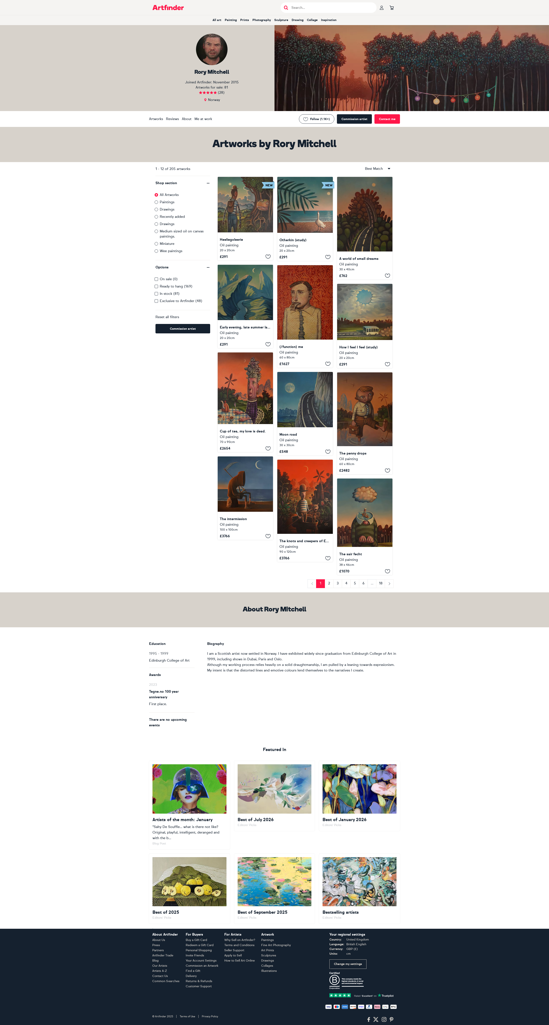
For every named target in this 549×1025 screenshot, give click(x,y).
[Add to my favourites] (268, 256)
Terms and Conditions (239, 945)
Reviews (172, 119)
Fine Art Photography (276, 945)
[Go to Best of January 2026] (359, 796)
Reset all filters (167, 317)
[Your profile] (381, 7)
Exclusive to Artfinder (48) (181, 301)
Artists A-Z (159, 971)
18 (381, 583)
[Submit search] (286, 7)
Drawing (297, 20)
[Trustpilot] (361, 995)
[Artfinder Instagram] (384, 1019)
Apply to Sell (233, 955)
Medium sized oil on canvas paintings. (182, 233)
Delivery (191, 976)
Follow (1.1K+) (320, 119)
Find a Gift (193, 971)
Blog (155, 960)
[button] (182, 183)
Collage (312, 20)
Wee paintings (171, 251)
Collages (267, 966)
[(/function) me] (305, 316)
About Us (158, 940)
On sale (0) (169, 279)
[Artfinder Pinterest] (392, 1019)
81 (226, 87)
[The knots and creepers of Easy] (305, 511)
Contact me (387, 119)
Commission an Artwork (202, 966)
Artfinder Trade (162, 955)
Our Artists (159, 966)
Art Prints (267, 950)
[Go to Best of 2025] (189, 889)
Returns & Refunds (199, 981)
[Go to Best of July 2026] (274, 796)
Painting (231, 20)
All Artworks (169, 195)
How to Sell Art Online (239, 960)
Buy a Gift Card (196, 940)
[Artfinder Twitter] (376, 1019)
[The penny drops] (364, 423)
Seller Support (234, 950)
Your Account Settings (201, 960)
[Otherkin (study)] (305, 219)
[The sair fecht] (364, 527)
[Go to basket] (392, 7)
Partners (158, 950)
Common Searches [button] (166, 981)
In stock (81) (169, 294)
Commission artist (354, 119)
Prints (244, 20)
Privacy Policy (210, 1016)
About (187, 119)
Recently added (172, 217)
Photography (261, 20)
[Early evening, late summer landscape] (245, 306)
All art (217, 20)
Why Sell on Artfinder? (239, 940)
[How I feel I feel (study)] (364, 326)
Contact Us (160, 976)
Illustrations (269, 971)
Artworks (156, 119)
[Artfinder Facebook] (368, 1019)
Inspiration (328, 20)
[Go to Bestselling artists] (359, 889)
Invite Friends (195, 955)
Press (156, 945)
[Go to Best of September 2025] (274, 889)
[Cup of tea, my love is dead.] (245, 402)
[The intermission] (245, 498)
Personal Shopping (199, 950)
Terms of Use (187, 1016)
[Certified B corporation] (346, 980)
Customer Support (199, 986)
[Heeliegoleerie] (245, 218)
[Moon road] (305, 413)
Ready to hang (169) (176, 286)
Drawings (167, 209)
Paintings (167, 202)
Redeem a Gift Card (200, 945)
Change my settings (348, 964)
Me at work (203, 119)
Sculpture (281, 20)
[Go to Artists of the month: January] (189, 805)
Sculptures (268, 955)
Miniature (167, 244)
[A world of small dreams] (364, 228)
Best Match (374, 169)
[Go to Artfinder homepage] (168, 7)
